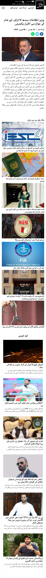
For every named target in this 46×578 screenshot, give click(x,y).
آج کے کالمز (13, 8)
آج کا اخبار (22, 8)
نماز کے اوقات (18, 1)
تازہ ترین (31, 8)
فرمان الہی (28, 1)
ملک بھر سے (31, 29)
